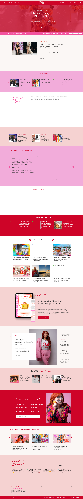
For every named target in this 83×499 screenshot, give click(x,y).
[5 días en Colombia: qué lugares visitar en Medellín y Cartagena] (36, 225)
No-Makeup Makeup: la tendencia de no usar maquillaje (45, 138)
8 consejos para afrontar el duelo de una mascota (21, 258)
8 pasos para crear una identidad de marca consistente (39, 448)
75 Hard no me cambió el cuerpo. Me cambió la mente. (22, 163)
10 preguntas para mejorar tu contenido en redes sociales (19, 448)
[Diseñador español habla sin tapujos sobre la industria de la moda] (14, 83)
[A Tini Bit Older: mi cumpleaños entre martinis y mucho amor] (14, 225)
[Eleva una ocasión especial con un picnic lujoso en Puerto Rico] (62, 250)
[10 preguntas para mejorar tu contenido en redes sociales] (43, 347)
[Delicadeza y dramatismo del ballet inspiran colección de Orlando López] (24, 48)
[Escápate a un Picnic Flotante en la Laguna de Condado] (41, 271)
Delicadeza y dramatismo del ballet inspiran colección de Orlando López (51, 46)
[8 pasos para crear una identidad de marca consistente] (40, 439)
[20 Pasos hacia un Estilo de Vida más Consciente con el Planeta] (62, 271)
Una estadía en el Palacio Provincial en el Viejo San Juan (68, 224)
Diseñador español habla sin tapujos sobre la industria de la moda (24, 82)
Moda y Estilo (44, 41)
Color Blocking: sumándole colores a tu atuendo (67, 82)
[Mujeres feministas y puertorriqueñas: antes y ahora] (56, 379)
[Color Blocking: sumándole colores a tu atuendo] (57, 83)
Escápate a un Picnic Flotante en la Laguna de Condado (40, 280)
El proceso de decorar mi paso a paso (21, 279)
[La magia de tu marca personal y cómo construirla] (62, 438)
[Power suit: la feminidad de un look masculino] (36, 83)
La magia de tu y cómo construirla (60, 448)
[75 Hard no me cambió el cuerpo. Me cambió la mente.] (54, 165)
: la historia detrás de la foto (46, 377)
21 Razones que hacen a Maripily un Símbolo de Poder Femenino (24, 378)
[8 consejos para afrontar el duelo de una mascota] (21, 250)
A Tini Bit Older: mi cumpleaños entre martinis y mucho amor (24, 224)
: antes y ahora (67, 378)
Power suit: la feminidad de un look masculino (46, 81)
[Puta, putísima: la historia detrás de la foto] (36, 379)
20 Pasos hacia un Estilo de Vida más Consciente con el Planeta (62, 280)
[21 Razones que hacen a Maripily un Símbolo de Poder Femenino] (14, 379)
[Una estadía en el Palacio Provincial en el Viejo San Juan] (58, 225)
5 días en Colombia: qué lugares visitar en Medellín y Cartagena (46, 225)
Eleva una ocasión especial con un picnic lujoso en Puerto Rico (62, 259)
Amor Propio (44, 134)
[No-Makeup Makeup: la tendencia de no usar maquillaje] (36, 138)
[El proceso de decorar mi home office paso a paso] (21, 271)
